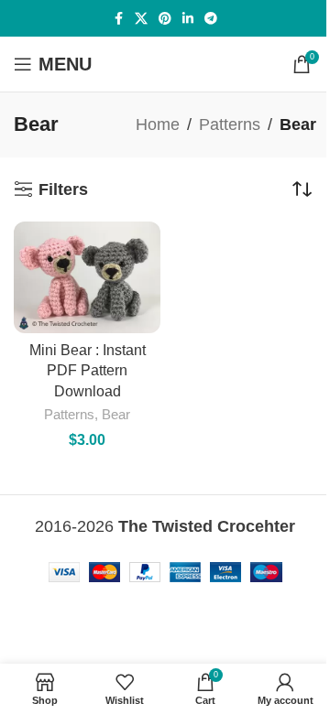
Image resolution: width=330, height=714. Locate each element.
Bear (116, 414)
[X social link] (141, 18)
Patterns (229, 124)
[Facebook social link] (118, 18)
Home (158, 124)
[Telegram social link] (211, 18)
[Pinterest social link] (165, 18)
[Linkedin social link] (188, 18)
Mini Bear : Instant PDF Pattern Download (87, 370)
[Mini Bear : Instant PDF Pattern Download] (87, 277)
